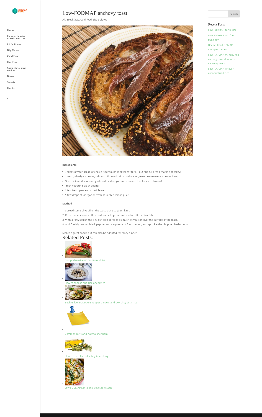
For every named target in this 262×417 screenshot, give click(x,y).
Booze (10, 76)
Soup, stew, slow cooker (16, 69)
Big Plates (13, 50)
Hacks (10, 88)
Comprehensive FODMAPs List (16, 37)
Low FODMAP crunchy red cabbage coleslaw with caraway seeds (223, 59)
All (63, 19)
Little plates (100, 19)
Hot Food (12, 62)
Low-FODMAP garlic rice (222, 30)
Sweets (11, 82)
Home (10, 30)
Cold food (86, 19)
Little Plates (14, 44)
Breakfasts (73, 19)
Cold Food (13, 56)
